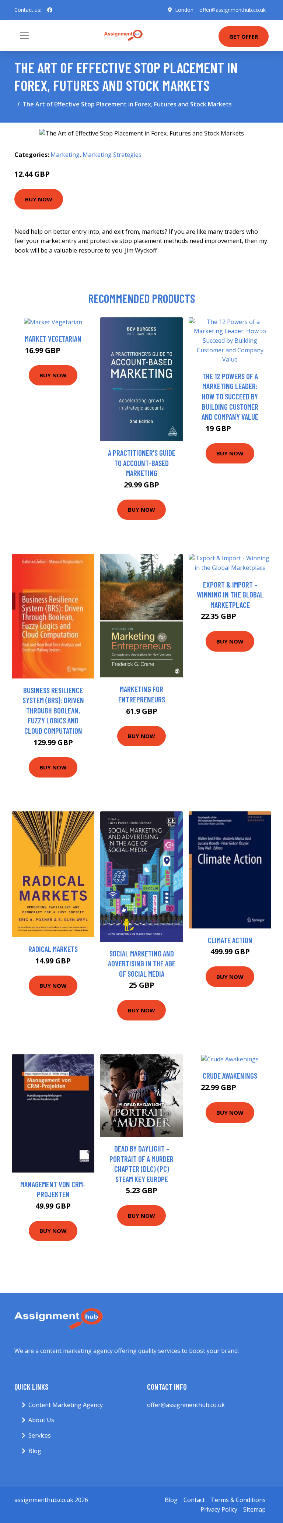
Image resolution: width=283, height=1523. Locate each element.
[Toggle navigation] (24, 36)
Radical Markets (53, 948)
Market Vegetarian (53, 338)
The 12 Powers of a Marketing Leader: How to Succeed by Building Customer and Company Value (230, 396)
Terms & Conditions (238, 1500)
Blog (34, 1451)
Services (39, 1435)
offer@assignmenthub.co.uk (232, 9)
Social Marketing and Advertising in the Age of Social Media (141, 963)
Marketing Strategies (112, 155)
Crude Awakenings (230, 1075)
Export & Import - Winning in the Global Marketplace (230, 594)
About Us (41, 1420)
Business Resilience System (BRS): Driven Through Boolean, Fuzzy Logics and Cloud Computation (53, 710)
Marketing (65, 155)
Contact (194, 1500)
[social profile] (49, 10)
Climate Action (230, 940)
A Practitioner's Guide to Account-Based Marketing (141, 462)
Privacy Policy (218, 1509)
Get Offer (243, 36)
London (184, 9)
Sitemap (254, 1509)
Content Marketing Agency (65, 1405)
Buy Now (38, 199)
